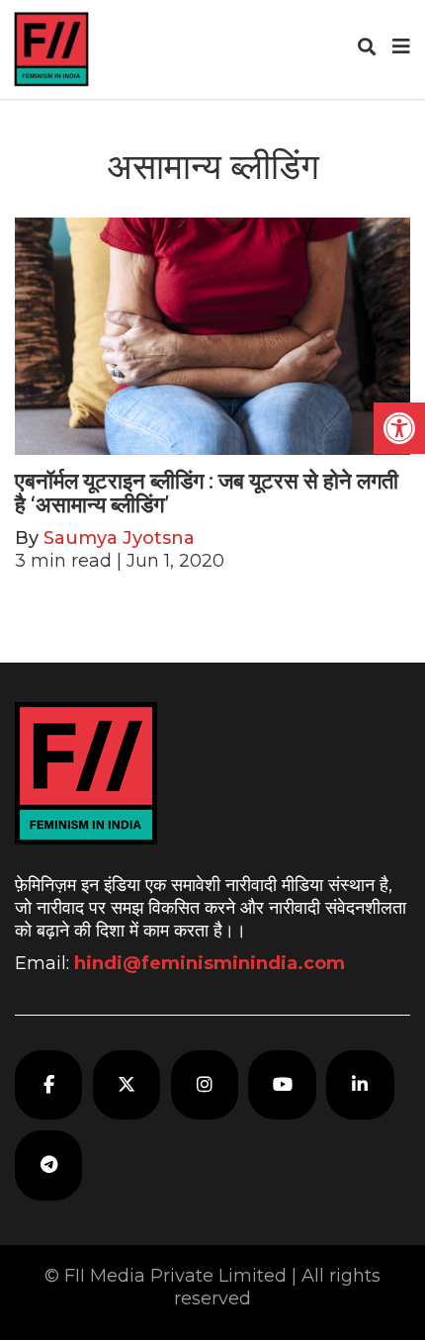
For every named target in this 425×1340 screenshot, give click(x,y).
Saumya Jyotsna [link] (119, 538)
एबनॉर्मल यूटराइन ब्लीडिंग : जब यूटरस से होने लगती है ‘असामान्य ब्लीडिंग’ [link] (206, 493)
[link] (399, 428)
